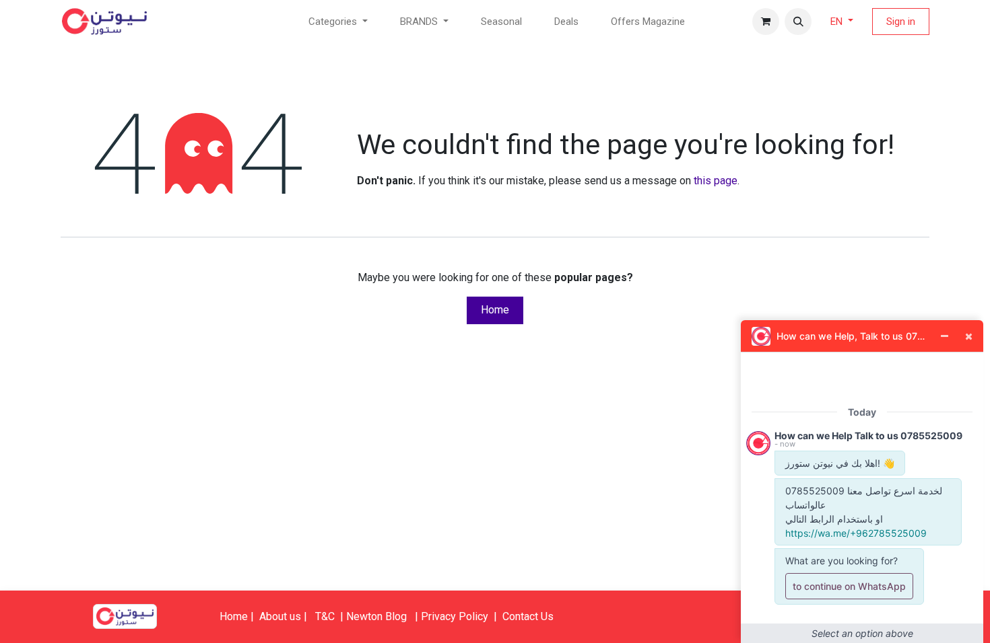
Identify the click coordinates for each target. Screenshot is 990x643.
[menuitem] (501, 22)
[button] (798, 21)
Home (495, 309)
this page (715, 180)
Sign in (900, 21)
